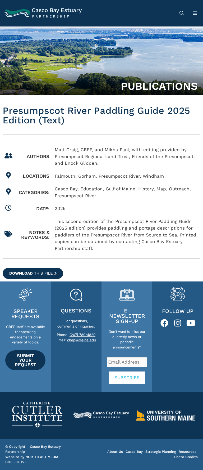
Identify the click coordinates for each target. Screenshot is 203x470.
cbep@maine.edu (81, 340)
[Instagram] (178, 323)
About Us (115, 452)
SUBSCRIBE (127, 377)
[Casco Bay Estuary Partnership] (43, 13)
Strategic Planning (160, 452)
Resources (187, 452)
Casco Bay (134, 452)
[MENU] (195, 13)
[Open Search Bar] (181, 13)
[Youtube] (191, 323)
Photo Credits (186, 457)
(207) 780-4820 (82, 335)
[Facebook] (164, 323)
